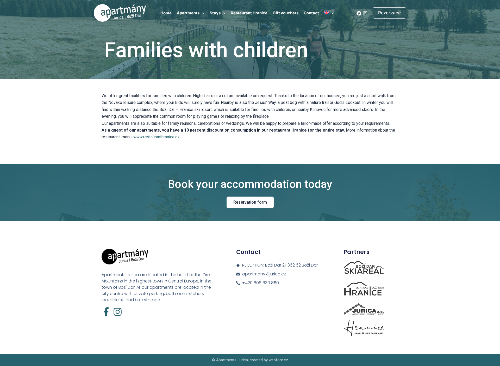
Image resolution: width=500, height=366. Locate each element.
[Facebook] (359, 13)
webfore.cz (278, 360)
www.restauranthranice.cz (156, 136)
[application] (201, 13)
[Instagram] (365, 13)
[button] (389, 13)
